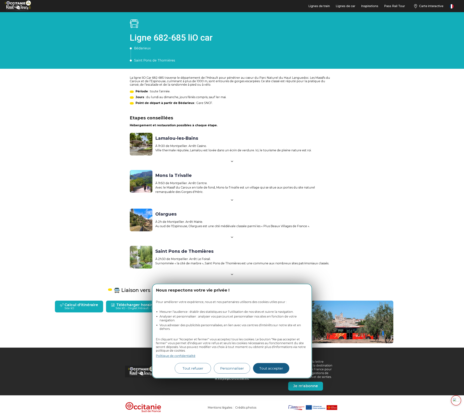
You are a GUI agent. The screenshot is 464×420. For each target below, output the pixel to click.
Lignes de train (319, 6)
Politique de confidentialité (175, 356)
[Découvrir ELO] (456, 400)
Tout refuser (192, 368)
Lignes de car (345, 6)
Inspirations (369, 6)
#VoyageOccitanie (232, 378)
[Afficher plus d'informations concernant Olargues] (232, 237)
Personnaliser (232, 368)
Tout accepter (271, 368)
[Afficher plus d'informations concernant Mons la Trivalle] (232, 200)
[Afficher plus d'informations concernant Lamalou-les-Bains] (232, 161)
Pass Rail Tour (394, 6)
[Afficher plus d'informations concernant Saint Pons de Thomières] (232, 274)
